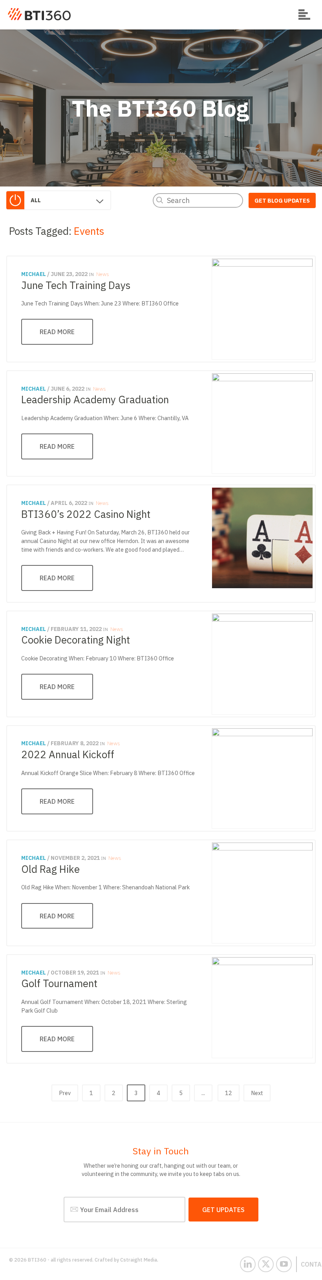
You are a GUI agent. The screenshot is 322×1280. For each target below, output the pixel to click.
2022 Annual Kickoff (67, 754)
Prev (65, 1093)
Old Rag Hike (50, 869)
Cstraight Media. (139, 1259)
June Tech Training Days (75, 285)
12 (228, 1093)
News (102, 274)
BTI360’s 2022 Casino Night (85, 514)
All (36, 200)
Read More (57, 331)
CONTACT (306, 1264)
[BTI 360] (39, 14)
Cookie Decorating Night (75, 639)
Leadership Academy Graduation (95, 399)
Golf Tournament (59, 983)
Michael (33, 274)
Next (257, 1093)
